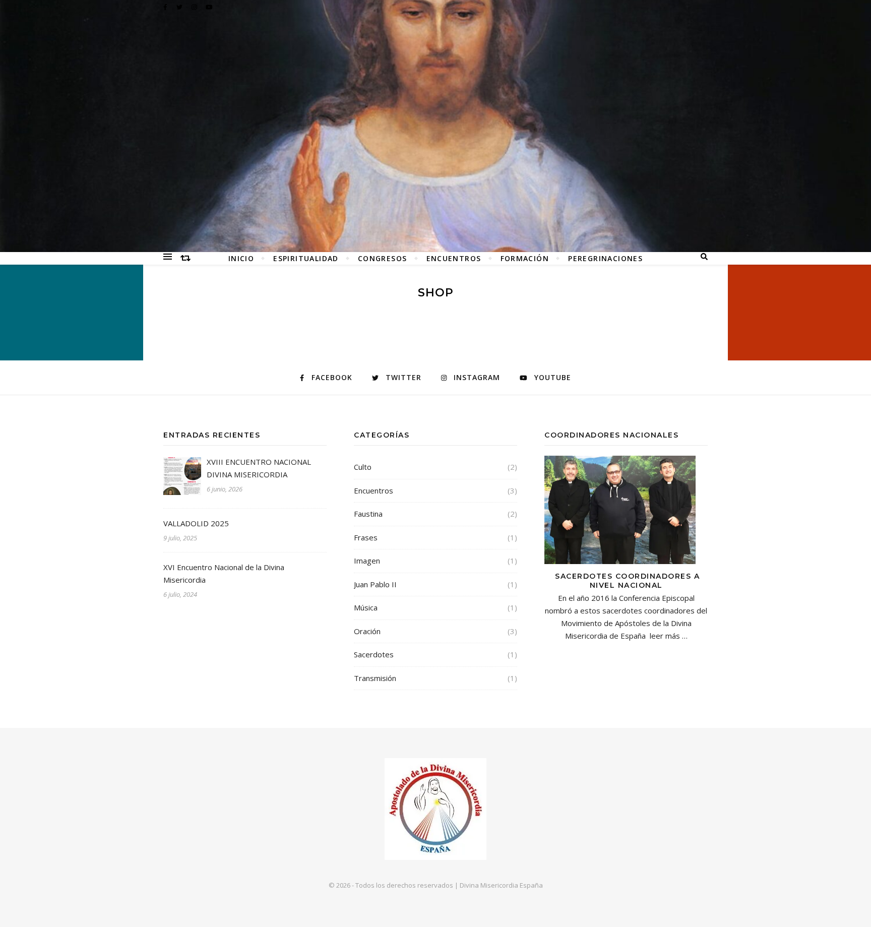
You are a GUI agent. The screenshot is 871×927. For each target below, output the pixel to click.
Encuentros (453, 258)
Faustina (368, 514)
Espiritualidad (306, 258)
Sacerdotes (374, 654)
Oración (367, 631)
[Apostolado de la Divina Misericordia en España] (435, 126)
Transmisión (375, 678)
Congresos (382, 258)
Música (366, 607)
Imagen (367, 560)
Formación (525, 258)
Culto (362, 467)
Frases (366, 537)
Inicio (241, 258)
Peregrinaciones (605, 258)
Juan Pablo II (375, 584)
